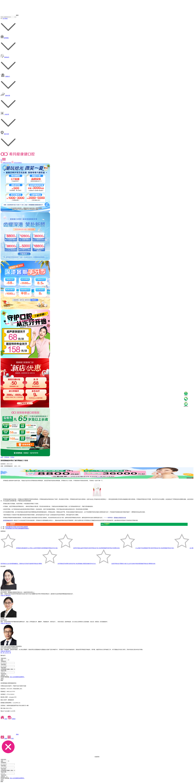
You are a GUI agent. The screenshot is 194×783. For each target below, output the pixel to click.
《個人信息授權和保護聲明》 (17, 677)
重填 (2, 680)
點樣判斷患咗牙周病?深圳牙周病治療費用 (16, 526)
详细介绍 (3, 595)
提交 (2, 678)
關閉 (17, 15)
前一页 (2, 652)
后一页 (9, 652)
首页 (2, 457)
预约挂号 (8, 595)
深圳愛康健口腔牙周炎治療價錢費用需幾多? (17, 528)
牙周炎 (12, 457)
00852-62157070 (7, 162)
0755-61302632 (18, 162)
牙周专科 (6, 457)
